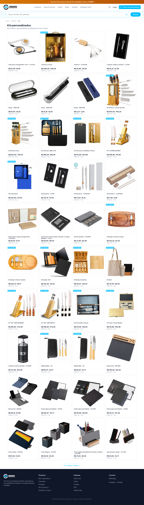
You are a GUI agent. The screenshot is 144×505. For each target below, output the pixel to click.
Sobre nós (77, 478)
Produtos (37, 7)
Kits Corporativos (44, 478)
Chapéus (42, 484)
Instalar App (78, 490)
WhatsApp (112, 478)
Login (115, 7)
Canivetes (42, 481)
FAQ (75, 487)
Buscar (135, 14)
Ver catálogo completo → (72, 465)
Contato (75, 7)
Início (7, 21)
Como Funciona (49, 7)
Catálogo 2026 (85, 7)
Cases (60, 7)
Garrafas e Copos (45, 490)
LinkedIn (120, 482)
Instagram (112, 482)
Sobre (67, 7)
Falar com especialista (131, 7)
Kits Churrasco (44, 487)
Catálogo (13, 21)
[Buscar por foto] (126, 14)
